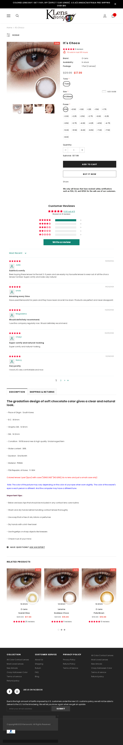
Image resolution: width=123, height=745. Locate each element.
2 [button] (60, 380)
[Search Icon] (17, 15)
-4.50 (99, 123)
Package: (67, 66)
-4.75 (107, 123)
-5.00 (66, 130)
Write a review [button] (61, 242)
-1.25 (89, 109)
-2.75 (90, 116)
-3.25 (106, 116)
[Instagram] (17, 691)
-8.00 (66, 137)
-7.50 (107, 130)
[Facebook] (9, 691)
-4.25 (90, 123)
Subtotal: (67, 155)
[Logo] (61, 16)
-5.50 (74, 130)
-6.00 (82, 130)
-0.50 (73, 109)
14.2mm (24, 604)
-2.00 (66, 116)
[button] (69, 49)
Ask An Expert (37, 547)
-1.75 (104, 109)
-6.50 (90, 130)
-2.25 (74, 116)
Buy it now (89, 174)
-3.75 (74, 123)
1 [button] (58, 630)
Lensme (61, 609)
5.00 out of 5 (69, 211)
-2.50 (82, 116)
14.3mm (61, 604)
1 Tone (67, 83)
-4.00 (82, 123)
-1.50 (96, 109)
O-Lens (85, 58)
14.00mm (68, 96)
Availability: (68, 62)
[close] (115, 4)
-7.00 (99, 130)
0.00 (66, 109)
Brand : (66, 58)
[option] (33, 71)
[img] (15, 261)
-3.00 (98, 116)
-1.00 (81, 109)
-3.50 (66, 123)
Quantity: (67, 145)
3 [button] (64, 630)
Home (9, 27)
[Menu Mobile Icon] (8, 16)
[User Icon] (104, 15)
